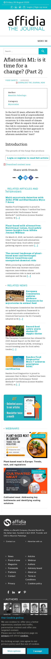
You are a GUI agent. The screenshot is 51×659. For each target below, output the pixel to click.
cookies (24, 635)
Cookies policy (34, 583)
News (9, 556)
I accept (37, 651)
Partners (11, 572)
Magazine (11, 564)
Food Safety (12, 80)
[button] (42, 41)
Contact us (9, 541)
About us (31, 572)
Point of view (13, 560)
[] (17, 218)
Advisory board (34, 568)
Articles (30, 556)
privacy (5, 635)
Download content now (18, 164)
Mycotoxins (13, 104)
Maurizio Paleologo (17, 95)
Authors (30, 564)
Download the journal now (31, 83)
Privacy (10, 583)
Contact (10, 576)
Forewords (12, 568)
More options (14, 651)
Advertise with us (34, 541)
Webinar (31, 560)
